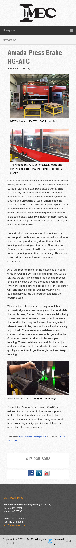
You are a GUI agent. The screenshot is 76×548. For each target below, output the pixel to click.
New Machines (25, 436)
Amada (61, 436)
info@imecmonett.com (15, 525)
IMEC (38, 15)
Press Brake (12, 440)
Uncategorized (39, 436)
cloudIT (68, 541)
